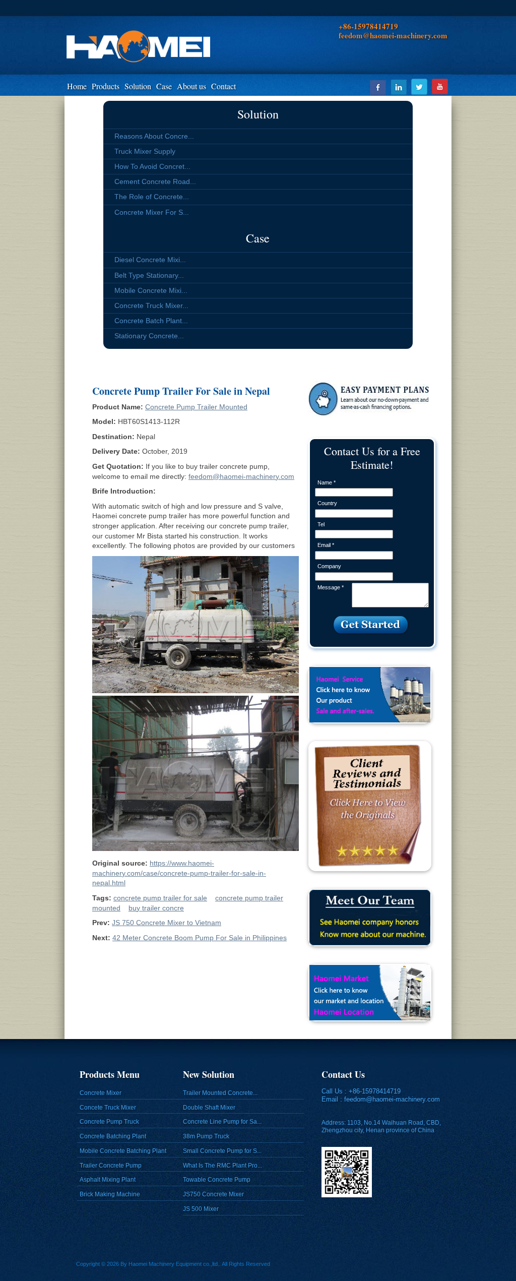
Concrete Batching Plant (113, 1136)
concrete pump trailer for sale (160, 898)
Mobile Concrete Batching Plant (123, 1150)
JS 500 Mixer (201, 1208)
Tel (321, 524)
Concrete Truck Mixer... (151, 305)
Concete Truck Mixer (108, 1107)
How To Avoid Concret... (152, 166)
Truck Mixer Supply (144, 151)
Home (77, 86)
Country (327, 503)
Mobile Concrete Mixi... (150, 290)
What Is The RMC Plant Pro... (222, 1165)
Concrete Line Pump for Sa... (222, 1121)
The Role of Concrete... (151, 197)
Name (326, 482)
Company (329, 566)
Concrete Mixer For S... (151, 212)
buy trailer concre (156, 908)
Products (105, 86)
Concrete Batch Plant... (151, 321)
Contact (223, 86)
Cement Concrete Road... (155, 181)
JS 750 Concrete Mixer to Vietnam (166, 923)
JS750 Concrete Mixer (213, 1194)
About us (191, 86)
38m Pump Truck (206, 1136)
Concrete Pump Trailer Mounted (196, 407)
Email (325, 545)
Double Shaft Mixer (209, 1107)
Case (164, 86)
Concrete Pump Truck (109, 1121)
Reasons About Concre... (154, 136)
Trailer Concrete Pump (111, 1165)
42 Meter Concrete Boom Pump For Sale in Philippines (199, 938)
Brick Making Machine (110, 1194)
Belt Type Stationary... (149, 275)
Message (330, 587)
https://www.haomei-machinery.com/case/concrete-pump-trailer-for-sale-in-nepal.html (179, 873)
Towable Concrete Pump (216, 1179)
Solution (137, 86)
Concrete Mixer (100, 1092)
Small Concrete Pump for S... (222, 1150)
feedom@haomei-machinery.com (241, 476)
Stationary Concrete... (149, 336)
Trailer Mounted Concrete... (220, 1092)
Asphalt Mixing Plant (108, 1179)
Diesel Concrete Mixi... (150, 260)
